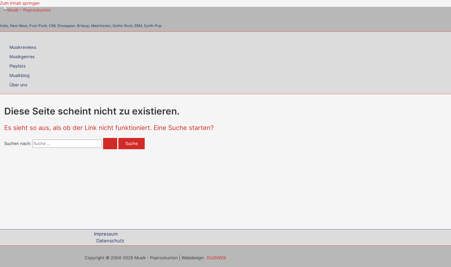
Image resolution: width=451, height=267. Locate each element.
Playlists (17, 66)
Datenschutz (110, 241)
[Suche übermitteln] (110, 143)
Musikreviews (22, 47)
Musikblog (19, 75)
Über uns (18, 84)
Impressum (106, 234)
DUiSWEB (216, 257)
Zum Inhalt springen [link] (20, 3)
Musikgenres (22, 56)
